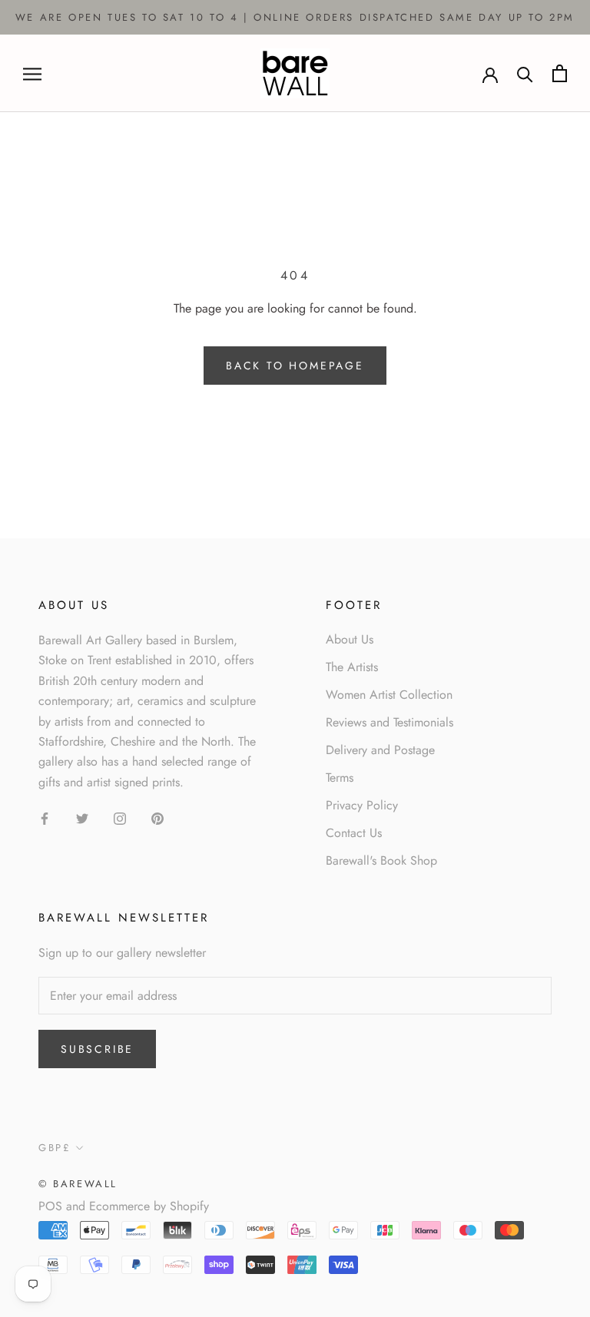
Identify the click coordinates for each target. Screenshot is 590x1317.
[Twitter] (82, 818)
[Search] (525, 73)
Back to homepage (295, 365)
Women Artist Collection (389, 694)
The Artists (352, 667)
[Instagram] (120, 818)
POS (50, 1206)
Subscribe (97, 1049)
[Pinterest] (157, 818)
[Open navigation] (32, 74)
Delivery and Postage (380, 750)
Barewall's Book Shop (381, 860)
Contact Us (354, 833)
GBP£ (54, 1147)
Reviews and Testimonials (389, 722)
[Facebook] (44, 818)
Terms (339, 777)
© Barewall (78, 1183)
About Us (349, 639)
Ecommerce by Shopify (149, 1206)
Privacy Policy (362, 805)
